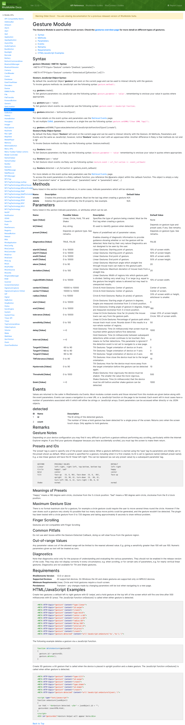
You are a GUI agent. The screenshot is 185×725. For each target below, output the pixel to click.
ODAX (7, 218)
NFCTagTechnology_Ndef (15, 191)
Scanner (8, 282)
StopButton (9, 303)
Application (9, 37)
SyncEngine (9, 309)
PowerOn (8, 221)
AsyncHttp (9, 43)
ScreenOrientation (12, 285)
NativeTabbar (10, 158)
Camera (8, 70)
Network (8, 167)
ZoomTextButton (11, 345)
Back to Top (38, 723)
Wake (7, 333)
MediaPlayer (9, 140)
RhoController (10, 252)
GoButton (8, 113)
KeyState (8, 131)
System (8, 312)
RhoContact (9, 249)
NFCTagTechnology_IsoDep (15, 182)
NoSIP (7, 212)
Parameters (43, 41)
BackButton (9, 49)
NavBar (7, 164)
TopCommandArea (12, 324)
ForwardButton (10, 100)
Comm (7, 76)
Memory (8, 143)
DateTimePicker (11, 82)
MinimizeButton (11, 146)
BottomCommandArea (14, 61)
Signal (7, 297)
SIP (6, 294)
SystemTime (9, 315)
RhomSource (10, 270)
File (6, 94)
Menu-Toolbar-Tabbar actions (16, 152)
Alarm (7, 28)
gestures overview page (107, 29)
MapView (8, 137)
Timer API (8, 318)
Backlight (8, 52)
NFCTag (8, 179)
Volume (7, 330)
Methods (42, 38)
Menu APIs (9, 149)
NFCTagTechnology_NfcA (15, 197)
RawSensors (10, 227)
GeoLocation (10, 106)
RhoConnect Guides (114, 5)
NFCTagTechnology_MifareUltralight (19, 188)
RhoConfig (9, 246)
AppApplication (10, 40)
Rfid (6, 239)
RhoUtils (8, 273)
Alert (6, 31)
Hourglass (9, 121)
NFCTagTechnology (12, 209)
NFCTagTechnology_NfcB (15, 200)
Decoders (8, 85)
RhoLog (8, 261)
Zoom (7, 342)
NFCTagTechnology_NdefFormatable (19, 194)
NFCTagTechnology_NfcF (15, 203)
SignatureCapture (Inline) (15, 291)
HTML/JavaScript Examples (51, 53)
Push (6, 224)
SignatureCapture (12, 288)
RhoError (8, 255)
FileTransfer (9, 97)
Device (7, 88)
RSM (6, 279)
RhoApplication (10, 242)
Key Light (8, 134)
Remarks (42, 47)
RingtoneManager (12, 276)
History (7, 115)
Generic (8, 103)
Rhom (7, 264)
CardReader (9, 73)
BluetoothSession (12, 67)
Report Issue (175, 5)
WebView (8, 336)
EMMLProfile (10, 91)
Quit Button (9, 339)
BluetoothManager (12, 64)
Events (41, 44)
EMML (50, 121)
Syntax (41, 35)
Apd (6, 34)
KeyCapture (9, 128)
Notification (9, 215)
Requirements (44, 50)
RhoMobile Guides (94, 5)
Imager (7, 125)
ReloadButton (10, 233)
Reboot (7, 236)
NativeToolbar (10, 161)
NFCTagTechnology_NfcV (15, 206)
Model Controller (11, 155)
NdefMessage (10, 170)
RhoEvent (8, 258)
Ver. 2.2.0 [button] (35, 5)
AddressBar (9, 22)
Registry (8, 230)
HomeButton (10, 118)
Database (8, 79)
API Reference (77, 5)
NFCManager (10, 176)
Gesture (8, 110)
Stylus (7, 306)
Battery (7, 58)
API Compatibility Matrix (14, 19)
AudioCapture (10, 46)
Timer (7, 321)
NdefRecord (9, 173)
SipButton (8, 300)
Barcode (8, 55)
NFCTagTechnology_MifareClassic (18, 185)
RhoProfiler (9, 267)
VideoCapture (10, 327)
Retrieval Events (99, 118)
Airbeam (8, 25)
